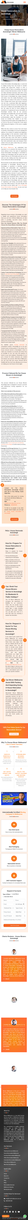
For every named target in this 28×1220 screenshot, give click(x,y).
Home (2, 17)
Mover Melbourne (8, 147)
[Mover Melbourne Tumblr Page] (15, 1212)
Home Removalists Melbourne (11, 1153)
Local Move (15, 894)
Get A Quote (14, 196)
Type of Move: (6, 894)
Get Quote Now (14, 734)
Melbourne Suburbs (9, 1187)
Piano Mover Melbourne (10, 1162)
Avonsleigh (12, 17)
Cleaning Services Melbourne (11, 1151)
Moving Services (8, 1189)
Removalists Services (9, 1185)
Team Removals (14, 1218)
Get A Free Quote (14, 925)
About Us (6, 1176)
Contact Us (6, 1178)
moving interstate (19, 344)
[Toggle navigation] (24, 2)
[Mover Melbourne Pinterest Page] (13, 1212)
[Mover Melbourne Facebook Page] (4, 1212)
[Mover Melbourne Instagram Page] (7, 1212)
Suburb (6, 17)
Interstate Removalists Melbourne (12, 1160)
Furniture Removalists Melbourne (12, 1155)
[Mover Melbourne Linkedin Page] (10, 1212)
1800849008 (14, 505)
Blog (5, 1180)
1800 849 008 (9, 1200)
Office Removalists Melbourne (11, 1157)
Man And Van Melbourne (10, 1164)
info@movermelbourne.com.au (12, 503)
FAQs (5, 1182)
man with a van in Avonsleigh (12, 274)
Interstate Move (8, 896)
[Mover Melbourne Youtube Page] (19, 1212)
